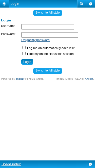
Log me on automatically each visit (50, 48)
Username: (8, 26)
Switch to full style (47, 12)
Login (14, 4)
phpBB (20, 78)
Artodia (89, 78)
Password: (8, 34)
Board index (11, 164)
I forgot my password (35, 40)
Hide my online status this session (50, 54)
